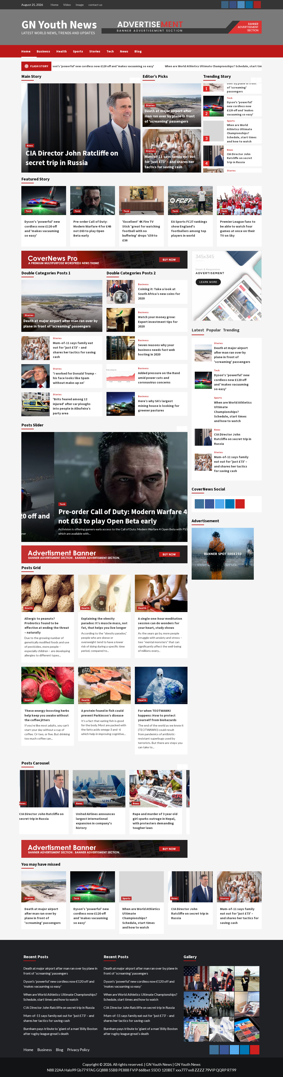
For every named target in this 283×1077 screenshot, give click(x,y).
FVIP (134, 1070)
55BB (113, 1070)
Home (54, 4)
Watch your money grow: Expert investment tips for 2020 (158, 321)
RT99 (231, 1070)
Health (61, 51)
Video (67, 4)
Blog (138, 51)
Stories (94, 51)
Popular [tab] (213, 329)
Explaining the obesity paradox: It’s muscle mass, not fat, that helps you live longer (104, 623)
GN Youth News (59, 24)
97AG (91, 1070)
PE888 (123, 1070)
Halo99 (70, 1070)
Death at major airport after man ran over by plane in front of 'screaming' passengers (170, 116)
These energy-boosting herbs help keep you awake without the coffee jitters (46, 715)
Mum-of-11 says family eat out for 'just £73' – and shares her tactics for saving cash (170, 161)
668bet (144, 1070)
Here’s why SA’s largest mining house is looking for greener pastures (158, 405)
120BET (168, 1070)
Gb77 (81, 1070)
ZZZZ (199, 1070)
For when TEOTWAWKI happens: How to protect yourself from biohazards (157, 715)
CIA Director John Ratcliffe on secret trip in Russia (239, 134)
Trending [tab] (231, 329)
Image (80, 4)
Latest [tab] (198, 329)
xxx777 (181, 1070)
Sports (78, 51)
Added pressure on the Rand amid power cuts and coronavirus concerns (159, 377)
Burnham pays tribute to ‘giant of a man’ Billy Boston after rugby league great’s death (60, 1031)
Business (43, 51)
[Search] (259, 51)
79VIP (210, 1070)
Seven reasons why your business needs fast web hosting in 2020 (156, 349)
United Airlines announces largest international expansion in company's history (78, 153)
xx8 (191, 1070)
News (124, 51)
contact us (95, 4)
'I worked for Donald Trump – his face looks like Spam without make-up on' (74, 378)
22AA (59, 1070)
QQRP (221, 1070)
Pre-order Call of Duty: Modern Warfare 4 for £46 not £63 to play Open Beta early (101, 516)
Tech (110, 51)
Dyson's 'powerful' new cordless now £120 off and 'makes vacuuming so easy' (240, 84)
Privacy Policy (78, 1049)
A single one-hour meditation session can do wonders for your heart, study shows (160, 623)
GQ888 (102, 1070)
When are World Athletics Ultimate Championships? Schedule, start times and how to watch (160, 66)
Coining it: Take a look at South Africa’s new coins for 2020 (159, 293)
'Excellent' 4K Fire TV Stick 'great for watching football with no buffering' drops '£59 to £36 (141, 230)
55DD (156, 1070)
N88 (50, 1070)
